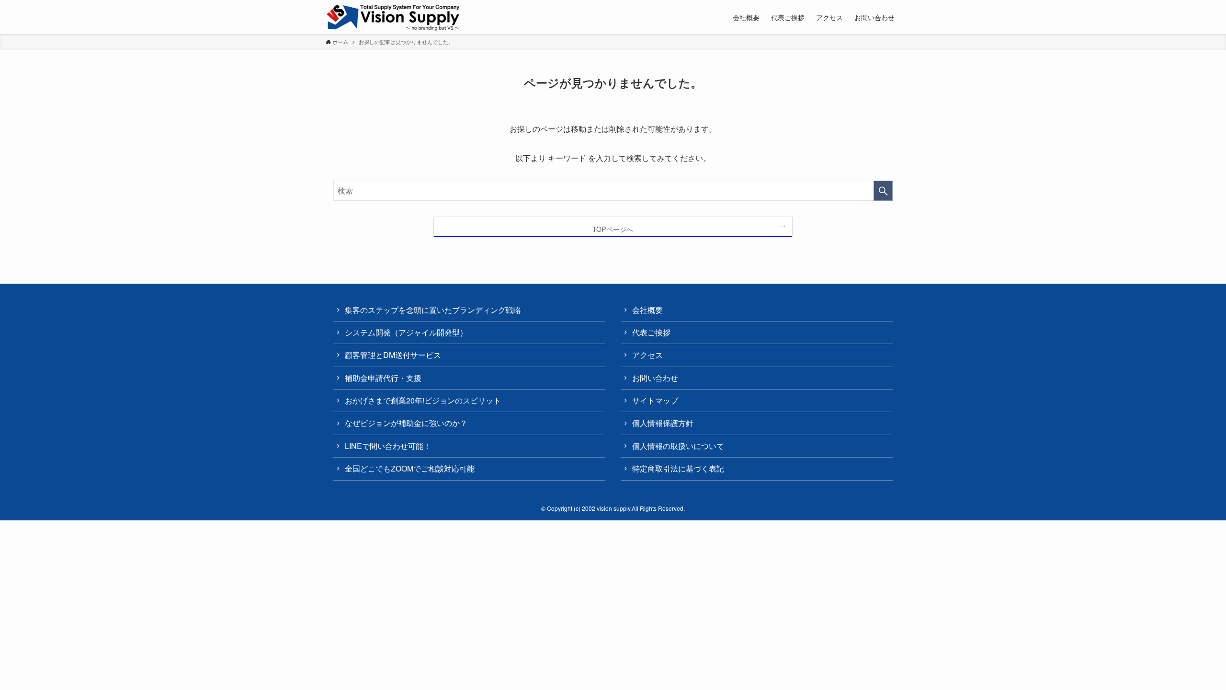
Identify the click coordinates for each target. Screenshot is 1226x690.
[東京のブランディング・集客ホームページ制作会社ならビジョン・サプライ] (393, 18)
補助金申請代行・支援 (383, 377)
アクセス (647, 354)
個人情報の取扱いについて (678, 445)
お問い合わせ (655, 377)
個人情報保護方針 (662, 422)
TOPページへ (612, 229)
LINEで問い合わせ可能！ (388, 445)
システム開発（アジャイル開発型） (406, 332)
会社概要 (647, 309)
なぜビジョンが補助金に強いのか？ (406, 422)
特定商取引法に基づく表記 (678, 468)
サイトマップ (655, 400)
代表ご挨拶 (651, 332)
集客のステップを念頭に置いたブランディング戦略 (433, 309)
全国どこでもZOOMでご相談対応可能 (410, 468)
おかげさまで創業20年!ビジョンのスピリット (423, 400)
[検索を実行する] (883, 191)
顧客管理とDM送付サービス (393, 354)
